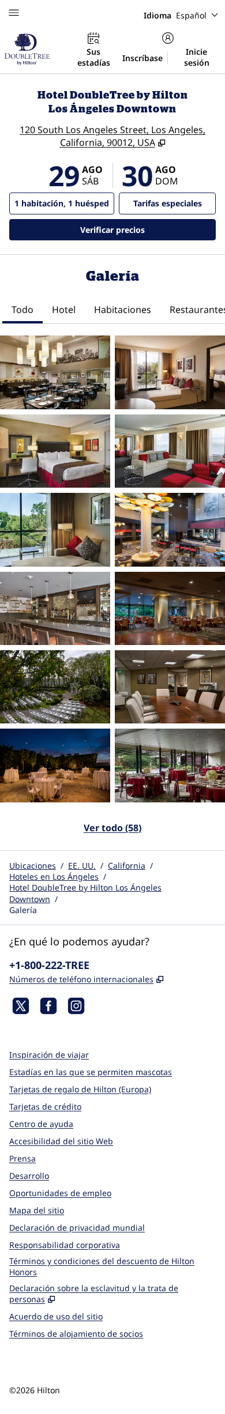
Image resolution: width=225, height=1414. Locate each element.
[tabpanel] (112, 591)
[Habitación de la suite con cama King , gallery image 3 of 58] (55, 451)
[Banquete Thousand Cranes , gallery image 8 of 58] (170, 608)
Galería (23, 909)
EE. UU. (82, 865)
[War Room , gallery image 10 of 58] (170, 686)
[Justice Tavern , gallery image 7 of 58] (55, 608)
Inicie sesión (196, 57)
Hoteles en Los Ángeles (54, 876)
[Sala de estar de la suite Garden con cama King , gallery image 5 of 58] (55, 529)
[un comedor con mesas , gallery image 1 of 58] (55, 372)
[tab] (22, 310)
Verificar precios (148, 229)
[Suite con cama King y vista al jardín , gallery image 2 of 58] (170, 372)
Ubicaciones (32, 865)
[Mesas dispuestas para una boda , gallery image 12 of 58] (170, 765)
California (126, 865)
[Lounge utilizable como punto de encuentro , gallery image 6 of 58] (170, 529)
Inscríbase (142, 57)
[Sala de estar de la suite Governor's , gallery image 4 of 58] (170, 451)
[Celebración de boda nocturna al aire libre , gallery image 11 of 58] (55, 765)
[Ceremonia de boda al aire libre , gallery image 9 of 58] (55, 686)
